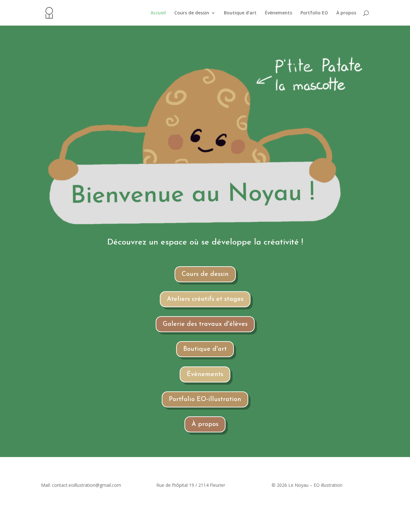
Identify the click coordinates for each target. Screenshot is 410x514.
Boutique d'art (205, 349)
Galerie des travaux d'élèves (205, 324)
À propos (346, 13)
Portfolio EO (314, 13)
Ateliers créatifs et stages (205, 299)
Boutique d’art (240, 13)
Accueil (158, 13)
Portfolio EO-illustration (205, 399)
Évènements (278, 13)
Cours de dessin (191, 13)
